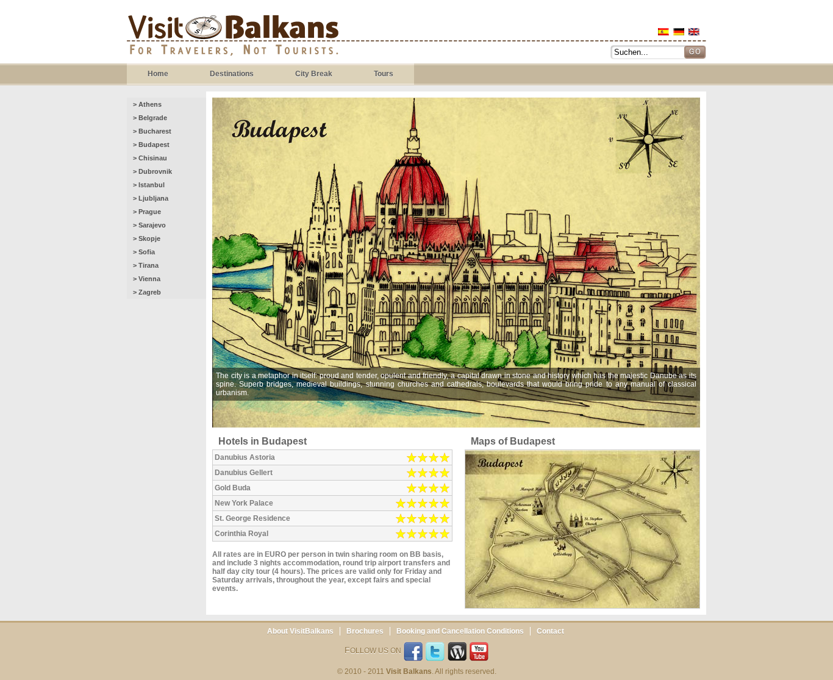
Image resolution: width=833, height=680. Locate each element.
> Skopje (146, 238)
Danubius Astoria (245, 457)
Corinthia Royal (241, 533)
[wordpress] (457, 652)
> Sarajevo (149, 225)
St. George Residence (252, 518)
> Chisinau (150, 158)
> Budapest (151, 144)
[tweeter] (435, 652)
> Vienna (146, 278)
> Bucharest (152, 131)
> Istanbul (149, 184)
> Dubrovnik (152, 171)
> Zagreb (147, 292)
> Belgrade (150, 117)
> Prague (147, 211)
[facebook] (413, 652)
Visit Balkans (233, 37)
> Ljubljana (150, 198)
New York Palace (244, 503)
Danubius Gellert (244, 472)
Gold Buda (233, 488)
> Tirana (146, 265)
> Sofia (144, 252)
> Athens (147, 104)
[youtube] (479, 652)
